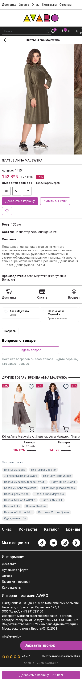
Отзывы (65, 4)
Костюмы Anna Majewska (20, 487)
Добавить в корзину (20, 201)
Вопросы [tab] (10, 331)
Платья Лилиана (14, 469)
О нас (35, 4)
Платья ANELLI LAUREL (18, 512)
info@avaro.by (11, 636)
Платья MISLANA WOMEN (19, 500)
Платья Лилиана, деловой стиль (24, 481)
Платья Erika (12, 506)
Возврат (74, 297)
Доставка (9, 4)
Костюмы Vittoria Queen (53, 512)
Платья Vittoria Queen (57, 475)
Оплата (24, 4)
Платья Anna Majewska (49, 494)
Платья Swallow (36, 506)
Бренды (73, 529)
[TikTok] (42, 543)
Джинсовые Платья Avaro (20, 475)
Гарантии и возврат (16, 581)
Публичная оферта (15, 570)
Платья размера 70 (43, 469)
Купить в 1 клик (55, 201)
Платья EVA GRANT (63, 481)
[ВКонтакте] (53, 543)
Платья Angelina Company (58, 487)
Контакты (49, 4)
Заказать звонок (40, 645)
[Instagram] (65, 543)
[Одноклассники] (76, 543)
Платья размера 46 (16, 494)
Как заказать (11, 587)
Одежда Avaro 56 (15, 518)
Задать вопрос (30, 350)
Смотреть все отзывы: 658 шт (61, 656)
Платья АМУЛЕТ (52, 500)
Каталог (51, 529)
